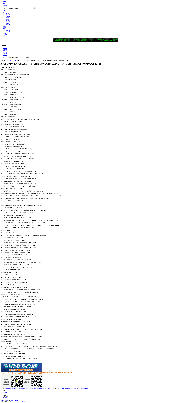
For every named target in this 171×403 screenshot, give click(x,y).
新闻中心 (5, 29)
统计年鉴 (5, 55)
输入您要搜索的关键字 (8, 8)
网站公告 (8, 30)
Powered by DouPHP (21, 401)
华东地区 (8, 16)
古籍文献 (5, 53)
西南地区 (8, 19)
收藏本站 (5, 3)
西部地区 (8, 22)
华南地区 (8, 17)
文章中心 (11, 60)
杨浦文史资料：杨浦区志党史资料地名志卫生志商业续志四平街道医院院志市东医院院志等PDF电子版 (29, 388)
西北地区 (8, 20)
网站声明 (16, 400)
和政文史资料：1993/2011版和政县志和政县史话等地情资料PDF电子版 (74, 388)
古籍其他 (8, 24)
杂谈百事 (5, 50)
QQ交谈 (5, 392)
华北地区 (8, 15)
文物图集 (8, 23)
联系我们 (5, 36)
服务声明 (5, 34)
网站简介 (3, 400)
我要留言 (5, 397)
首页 (4, 10)
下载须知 (5, 33)
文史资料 (5, 27)
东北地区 (8, 13)
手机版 (4, 1)
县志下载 (5, 12)
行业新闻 (8, 31)
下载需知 (7, 400)
